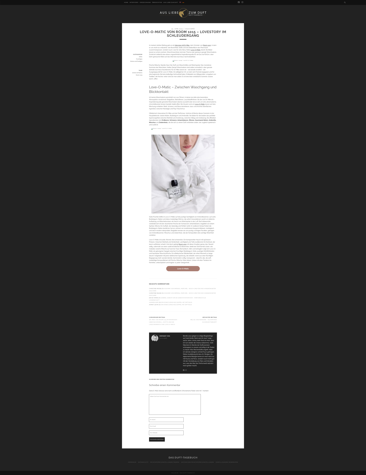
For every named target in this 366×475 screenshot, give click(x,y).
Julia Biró (190, 29)
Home (126, 2)
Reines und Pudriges (136, 61)
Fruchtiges (139, 59)
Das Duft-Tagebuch (183, 457)
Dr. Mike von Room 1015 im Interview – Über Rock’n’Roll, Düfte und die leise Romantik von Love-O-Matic (163, 322)
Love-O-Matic (195, 50)
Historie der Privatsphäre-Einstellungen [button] (197, 462)
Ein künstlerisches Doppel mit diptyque (176, 302)
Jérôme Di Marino (137, 72)
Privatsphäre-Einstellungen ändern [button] (164, 462)
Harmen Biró (154, 302)
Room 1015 (207, 45)
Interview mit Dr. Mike (182, 45)
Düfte (140, 56)
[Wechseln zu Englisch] (180, 2)
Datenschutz (143, 462)
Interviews (134, 2)
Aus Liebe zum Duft (170, 2)
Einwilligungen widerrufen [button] (227, 462)
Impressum (132, 462)
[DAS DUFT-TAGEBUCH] (183, 17)
